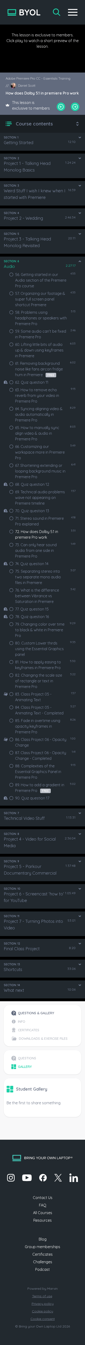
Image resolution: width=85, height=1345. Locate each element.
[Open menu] (72, 12)
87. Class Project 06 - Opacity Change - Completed (40, 755)
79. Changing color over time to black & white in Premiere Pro (39, 630)
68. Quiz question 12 (32, 484)
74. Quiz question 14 (31, 563)
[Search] (56, 12)
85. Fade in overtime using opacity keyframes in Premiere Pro (37, 726)
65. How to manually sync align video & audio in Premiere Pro (37, 433)
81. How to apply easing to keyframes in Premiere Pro (38, 665)
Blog (43, 1239)
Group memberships (42, 1246)
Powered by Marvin (42, 1288)
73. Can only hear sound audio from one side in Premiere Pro (36, 550)
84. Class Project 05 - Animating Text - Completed (39, 710)
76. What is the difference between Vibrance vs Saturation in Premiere (37, 596)
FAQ (42, 1205)
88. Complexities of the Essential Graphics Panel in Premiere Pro (38, 772)
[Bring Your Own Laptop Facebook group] (43, 1178)
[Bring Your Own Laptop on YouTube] (27, 1177)
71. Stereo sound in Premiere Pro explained (39, 521)
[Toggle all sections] (77, 124)
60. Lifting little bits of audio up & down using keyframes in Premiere (39, 350)
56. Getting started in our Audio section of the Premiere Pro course (40, 280)
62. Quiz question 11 (31, 382)
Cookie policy (42, 1311)
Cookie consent (42, 1319)
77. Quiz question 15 (32, 609)
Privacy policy (43, 1304)
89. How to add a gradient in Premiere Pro (39, 787)
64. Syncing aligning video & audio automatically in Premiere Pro (39, 414)
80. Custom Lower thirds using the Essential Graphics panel (39, 649)
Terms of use (42, 1296)
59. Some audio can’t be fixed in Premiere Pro (40, 334)
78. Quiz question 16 (32, 616)
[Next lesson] (75, 107)
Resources (42, 1220)
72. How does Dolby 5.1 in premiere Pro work (36, 534)
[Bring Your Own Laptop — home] (24, 12)
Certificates (42, 1254)
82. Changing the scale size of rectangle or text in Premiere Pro (38, 681)
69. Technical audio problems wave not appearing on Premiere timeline (40, 498)
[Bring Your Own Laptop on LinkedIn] (73, 1177)
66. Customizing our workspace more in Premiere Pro (40, 452)
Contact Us (42, 1197)
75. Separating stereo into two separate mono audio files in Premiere (38, 577)
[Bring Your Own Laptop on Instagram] (11, 1178)
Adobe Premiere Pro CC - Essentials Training (38, 78)
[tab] (39, 1013)
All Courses (42, 1212)
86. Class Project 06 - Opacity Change (40, 742)
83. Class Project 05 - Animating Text (33, 697)
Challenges (42, 1261)
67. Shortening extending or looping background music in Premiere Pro (40, 471)
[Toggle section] (79, 137)
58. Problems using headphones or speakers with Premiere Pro (41, 318)
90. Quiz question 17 (32, 798)
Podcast (42, 1269)
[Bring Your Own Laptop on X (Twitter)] (58, 1178)
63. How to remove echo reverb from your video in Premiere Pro (37, 395)
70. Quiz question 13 (32, 510)
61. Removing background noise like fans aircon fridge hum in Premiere (39, 369)
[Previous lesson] (61, 107)
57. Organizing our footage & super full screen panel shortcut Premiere (40, 299)
